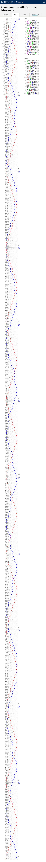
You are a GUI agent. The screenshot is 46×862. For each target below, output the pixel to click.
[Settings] (44, 2)
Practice (35, 15)
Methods (20, 2)
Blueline (7, 2)
